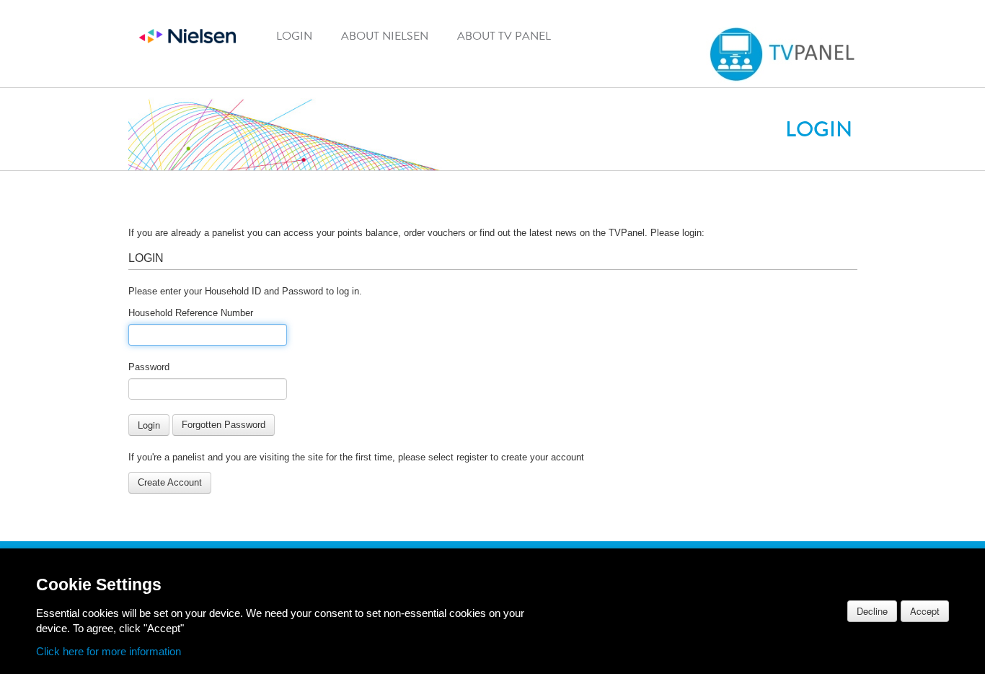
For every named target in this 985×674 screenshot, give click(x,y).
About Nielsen (384, 36)
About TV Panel (504, 36)
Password (148, 367)
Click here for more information (108, 651)
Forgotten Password (223, 424)
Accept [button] (925, 611)
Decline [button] (872, 611)
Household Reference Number (190, 312)
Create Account (170, 482)
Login (294, 36)
